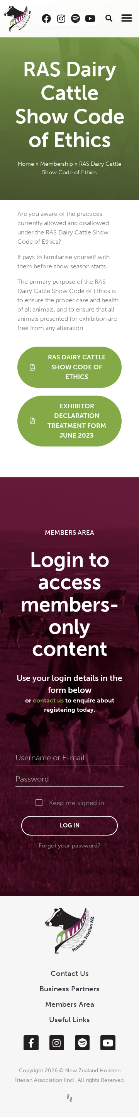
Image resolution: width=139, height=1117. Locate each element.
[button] (109, 18)
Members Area (69, 1004)
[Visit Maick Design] (69, 1098)
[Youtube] (90, 18)
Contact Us (70, 973)
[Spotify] (75, 18)
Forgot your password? (69, 845)
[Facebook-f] (31, 1042)
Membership (56, 163)
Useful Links (69, 1019)
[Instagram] (61, 18)
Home (26, 163)
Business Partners (69, 988)
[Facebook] (46, 18)
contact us (48, 700)
